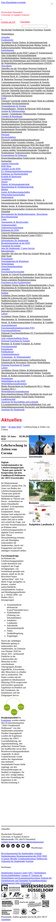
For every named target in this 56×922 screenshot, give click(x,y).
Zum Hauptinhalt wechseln (13, 2)
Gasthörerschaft (8, 399)
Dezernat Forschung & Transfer (15, 341)
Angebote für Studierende (13, 409)
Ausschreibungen (9, 325)
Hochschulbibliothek (10, 875)
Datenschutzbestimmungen (31, 842)
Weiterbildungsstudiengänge (14, 383)
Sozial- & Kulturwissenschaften (15, 192)
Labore (4, 313)
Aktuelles (5, 37)
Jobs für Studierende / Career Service (18, 248)
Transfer (47, 30)
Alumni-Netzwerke (10, 163)
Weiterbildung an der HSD (13, 381)
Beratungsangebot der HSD (29, 856)
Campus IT (26, 875)
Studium (29, 30)
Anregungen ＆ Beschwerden (14, 222)
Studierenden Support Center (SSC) (17, 873)
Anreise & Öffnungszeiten (13, 111)
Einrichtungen (7, 50)
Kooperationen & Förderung (14, 155)
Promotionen (7, 258)
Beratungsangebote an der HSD (15, 243)
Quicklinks (25, 22)
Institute (4, 293)
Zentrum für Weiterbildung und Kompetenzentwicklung (21, 876)
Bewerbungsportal (9, 217)
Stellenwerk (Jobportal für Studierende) (24, 859)
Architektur (6, 179)
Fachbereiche (18, 30)
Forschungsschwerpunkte (12, 271)
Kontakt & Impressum (11, 176)
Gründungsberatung (10, 354)
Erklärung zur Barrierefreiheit (14, 174)
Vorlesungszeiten (9, 225)
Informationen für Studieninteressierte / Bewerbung (24, 214)
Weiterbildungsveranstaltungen (15, 391)
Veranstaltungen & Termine (13, 106)
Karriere (29, 861)
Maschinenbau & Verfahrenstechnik (17, 187)
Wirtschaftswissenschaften (13, 194)
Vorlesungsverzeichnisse (12, 227)
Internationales (7, 251)
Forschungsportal (9, 346)
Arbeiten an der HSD (11, 169)
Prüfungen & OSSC (10, 230)
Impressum (14, 842)
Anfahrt (5, 842)
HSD (3, 427)
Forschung (38, 30)
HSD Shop (6, 166)
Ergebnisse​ (6, 720)
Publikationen (7, 351)
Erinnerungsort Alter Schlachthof (16, 883)
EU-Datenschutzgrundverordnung (16, 171)
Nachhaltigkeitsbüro (38, 880)
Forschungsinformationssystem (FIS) (17, 328)
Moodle (13, 858)
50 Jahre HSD (14, 427)
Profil (3, 98)
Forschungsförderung (11, 330)
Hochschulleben (8, 137)
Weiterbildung (7, 34)
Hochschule (6, 30)
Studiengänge (7, 197)
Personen (5, 134)
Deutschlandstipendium (11, 266)
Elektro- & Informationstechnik (15, 184)
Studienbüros (40, 873)
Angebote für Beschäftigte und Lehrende (19, 402)
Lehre (3, 219)
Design (4, 181)
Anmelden (6, 919)
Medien (4, 189)
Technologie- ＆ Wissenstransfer (16, 357)
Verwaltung (6, 66)
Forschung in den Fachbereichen (16, 282)
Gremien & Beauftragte (11, 116)
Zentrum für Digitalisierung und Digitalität (26, 879)
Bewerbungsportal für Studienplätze (17, 853)
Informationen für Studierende (14, 240)
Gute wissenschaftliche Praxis (14, 338)
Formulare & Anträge (11, 245)
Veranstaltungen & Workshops (15, 261)
